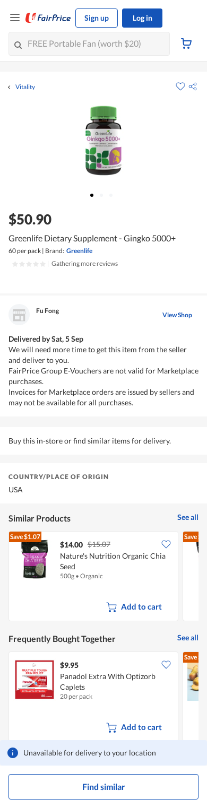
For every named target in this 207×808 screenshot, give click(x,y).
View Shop (177, 315)
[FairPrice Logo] (48, 18)
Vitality (25, 87)
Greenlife (79, 251)
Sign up (96, 17)
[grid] (103, 577)
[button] (193, 86)
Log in (142, 17)
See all (188, 517)
